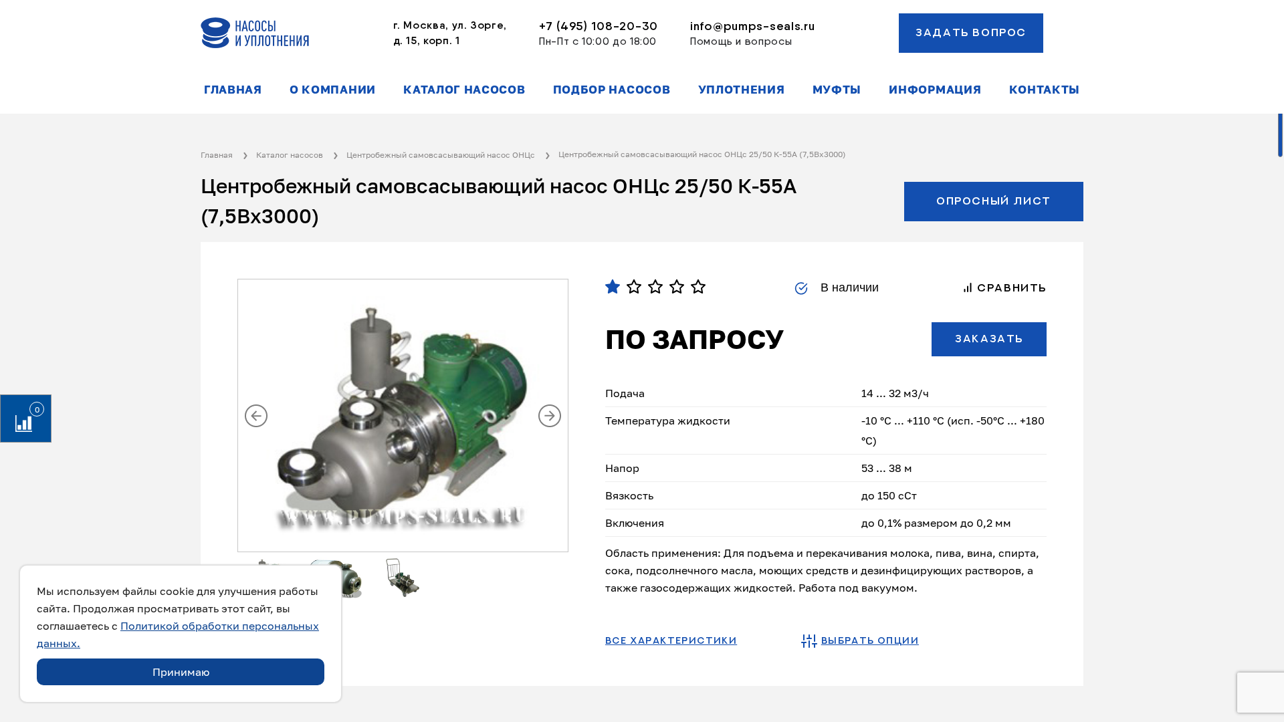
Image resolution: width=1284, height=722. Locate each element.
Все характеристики (671, 641)
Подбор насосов (612, 89)
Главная (233, 89)
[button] (256, 415)
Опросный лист (993, 201)
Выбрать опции (870, 641)
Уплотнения (741, 89)
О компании (333, 89)
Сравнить (1010, 288)
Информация (935, 89)
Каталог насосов (464, 89)
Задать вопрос (971, 32)
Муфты (837, 89)
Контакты (1044, 89)
